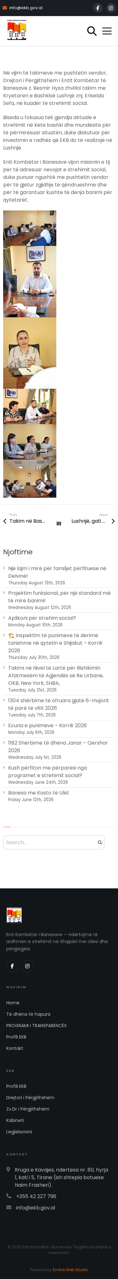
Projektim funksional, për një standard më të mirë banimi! (59, 596)
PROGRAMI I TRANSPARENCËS (36, 1025)
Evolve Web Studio (70, 1269)
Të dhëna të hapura (28, 1014)
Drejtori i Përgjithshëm (30, 1097)
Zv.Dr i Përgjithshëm (27, 1109)
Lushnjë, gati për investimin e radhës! (93, 521)
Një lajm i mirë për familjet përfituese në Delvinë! (57, 572)
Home (13, 1003)
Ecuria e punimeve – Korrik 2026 (47, 725)
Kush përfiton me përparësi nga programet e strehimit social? (47, 771)
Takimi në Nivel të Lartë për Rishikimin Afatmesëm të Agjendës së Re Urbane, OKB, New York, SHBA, (56, 675)
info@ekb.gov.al (25, 8)
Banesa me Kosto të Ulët (38, 792)
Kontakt (14, 1048)
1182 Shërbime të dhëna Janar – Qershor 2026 (58, 746)
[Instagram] (111, 8)
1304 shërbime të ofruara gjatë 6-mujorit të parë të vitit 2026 (58, 704)
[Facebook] (98, 8)
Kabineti (15, 1120)
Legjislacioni (19, 1132)
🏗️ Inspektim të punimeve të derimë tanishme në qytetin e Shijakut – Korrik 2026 (55, 643)
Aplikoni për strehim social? (42, 618)
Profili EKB (16, 1037)
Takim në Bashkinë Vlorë (34, 521)
